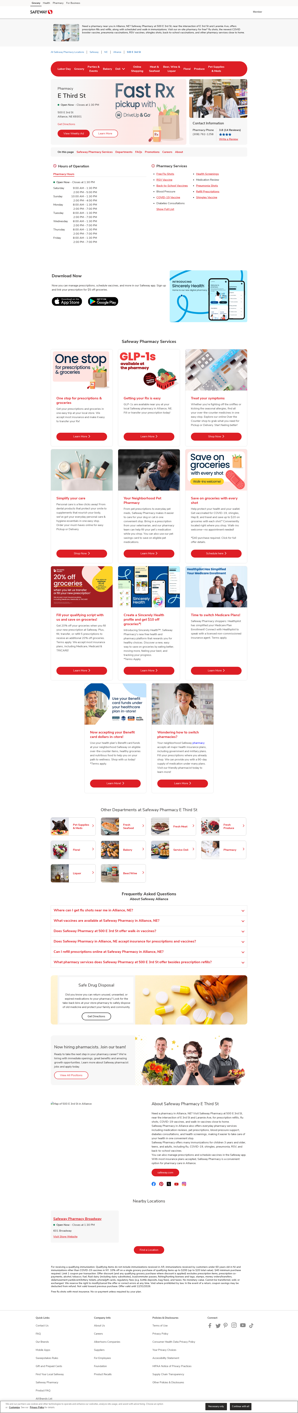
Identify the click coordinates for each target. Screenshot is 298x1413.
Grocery (36, 3)
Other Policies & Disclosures (168, 1382)
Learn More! (124, 783)
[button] (258, 12)
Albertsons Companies (107, 1342)
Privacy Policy (160, 1333)
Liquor (82, 873)
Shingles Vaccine (206, 197)
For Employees (102, 1358)
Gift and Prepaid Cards (49, 1366)
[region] (149, 1407)
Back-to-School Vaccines (172, 186)
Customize (14, 1407)
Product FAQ (43, 1390)
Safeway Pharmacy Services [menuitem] (95, 152)
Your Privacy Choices (164, 1350)
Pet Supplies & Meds (82, 826)
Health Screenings (207, 174)
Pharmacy (58, 3)
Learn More (105, 133)
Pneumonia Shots (207, 186)
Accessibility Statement (165, 1358)
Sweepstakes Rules (47, 1358)
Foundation (100, 1366)
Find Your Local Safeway (50, 1374)
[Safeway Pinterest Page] (226, 1327)
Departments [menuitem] (123, 152)
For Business (73, 3)
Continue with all (240, 1406)
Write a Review (228, 139)
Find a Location (152, 1250)
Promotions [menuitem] (152, 152)
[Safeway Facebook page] (211, 1327)
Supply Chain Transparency (168, 1374)
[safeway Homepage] (41, 12)
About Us (99, 1325)
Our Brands (42, 1342)
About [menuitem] (179, 152)
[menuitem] (64, 69)
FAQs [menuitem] (138, 152)
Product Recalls (103, 1374)
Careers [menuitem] (167, 152)
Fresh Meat (183, 826)
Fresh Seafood (132, 826)
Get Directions (66, 124)
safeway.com (168, 1172)
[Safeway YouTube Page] (243, 1327)
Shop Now (225, 436)
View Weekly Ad (73, 133)
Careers (98, 1333)
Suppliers (99, 1350)
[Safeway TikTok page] (251, 1327)
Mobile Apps (43, 1350)
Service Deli (183, 849)
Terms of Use (160, 1325)
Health (46, 3)
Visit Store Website (65, 1237)
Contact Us (42, 1325)
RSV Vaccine (164, 180)
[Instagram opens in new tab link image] (234, 1327)
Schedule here (224, 553)
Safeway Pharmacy (47, 1382)
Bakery (132, 849)
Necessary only (216, 1406)
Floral (82, 849)
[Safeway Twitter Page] (218, 1327)
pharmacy (198, 743)
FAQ (38, 1333)
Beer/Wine (132, 873)
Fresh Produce (233, 826)
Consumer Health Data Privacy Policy (173, 1342)
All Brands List (44, 1398)
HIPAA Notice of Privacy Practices (171, 1366)
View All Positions (74, 1075)
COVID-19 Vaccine (168, 197)
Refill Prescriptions (207, 191)
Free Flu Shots (165, 174)
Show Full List (165, 209)
